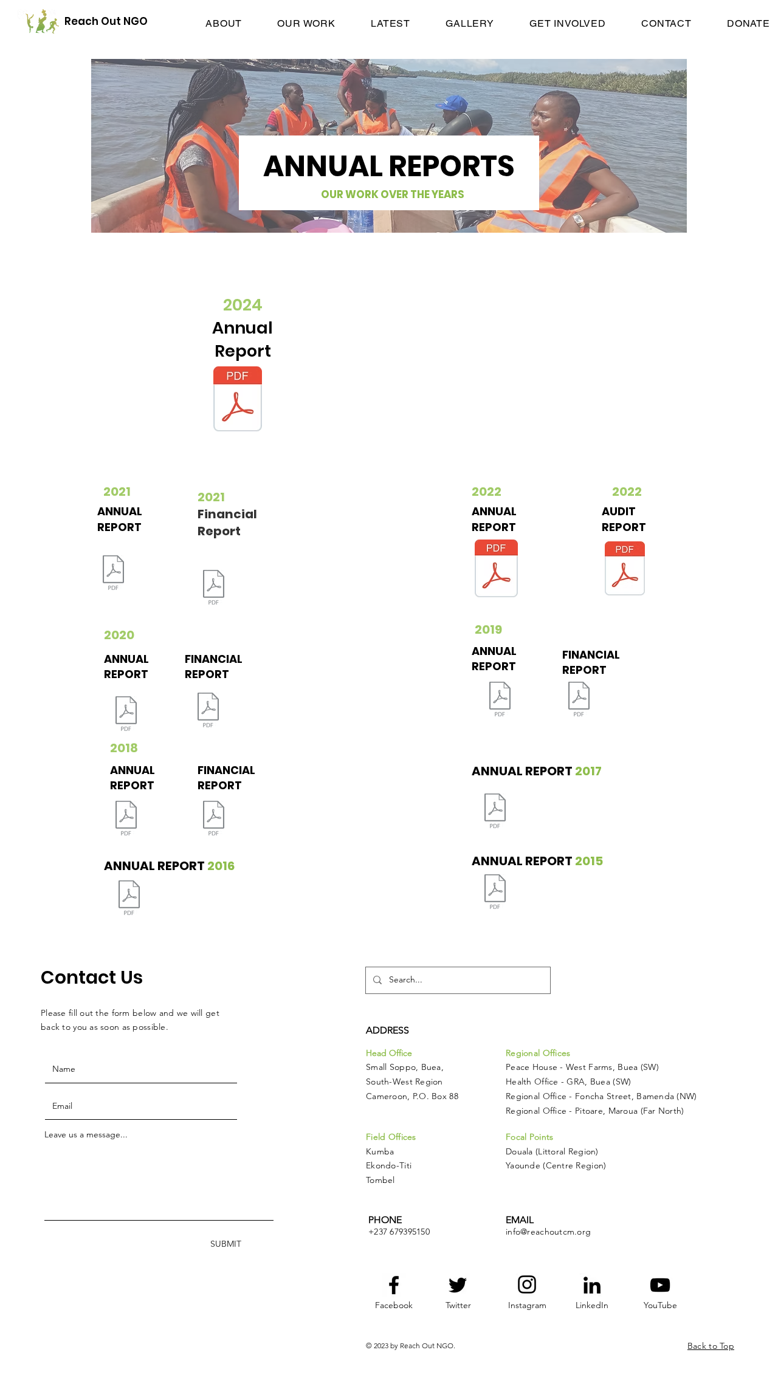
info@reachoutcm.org (548, 1231)
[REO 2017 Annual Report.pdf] (495, 812)
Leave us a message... (86, 1134)
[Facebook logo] (394, 1285)
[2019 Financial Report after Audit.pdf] (578, 700)
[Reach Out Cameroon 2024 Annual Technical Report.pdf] (237, 400)
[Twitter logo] (458, 1285)
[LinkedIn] (592, 1285)
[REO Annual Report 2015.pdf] (495, 893)
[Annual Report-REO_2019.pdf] (499, 700)
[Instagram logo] (527, 1284)
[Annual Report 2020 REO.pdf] (126, 715)
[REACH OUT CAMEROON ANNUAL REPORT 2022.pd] (496, 570)
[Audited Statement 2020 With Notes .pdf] (208, 711)
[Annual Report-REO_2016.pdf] (129, 899)
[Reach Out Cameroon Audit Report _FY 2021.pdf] (213, 589)
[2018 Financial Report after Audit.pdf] (213, 819)
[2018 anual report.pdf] (126, 819)
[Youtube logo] (660, 1285)
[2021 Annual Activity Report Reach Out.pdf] (113, 574)
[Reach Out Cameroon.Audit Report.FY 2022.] (625, 570)
